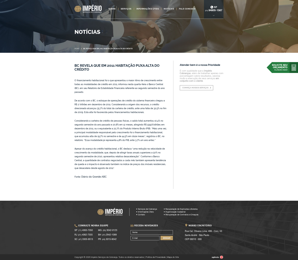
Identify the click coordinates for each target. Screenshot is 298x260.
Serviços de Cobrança (147, 209)
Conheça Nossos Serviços (195, 88)
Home (76, 49)
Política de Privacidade (156, 257)
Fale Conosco (187, 9)
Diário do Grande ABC (94, 176)
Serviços (126, 9)
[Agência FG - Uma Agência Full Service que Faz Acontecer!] (215, 257)
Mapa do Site (173, 257)
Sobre (112, 9)
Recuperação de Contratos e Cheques (181, 215)
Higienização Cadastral (175, 212)
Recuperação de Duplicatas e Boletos (181, 209)
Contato (141, 215)
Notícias (169, 9)
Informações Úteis (147, 9)
